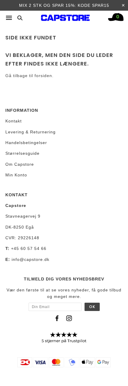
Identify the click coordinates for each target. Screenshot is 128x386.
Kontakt (13, 121)
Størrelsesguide (22, 153)
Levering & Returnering (30, 132)
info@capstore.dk (30, 259)
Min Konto (16, 175)
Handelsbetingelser (26, 142)
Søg (18, 17)
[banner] (65, 16)
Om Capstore (19, 164)
